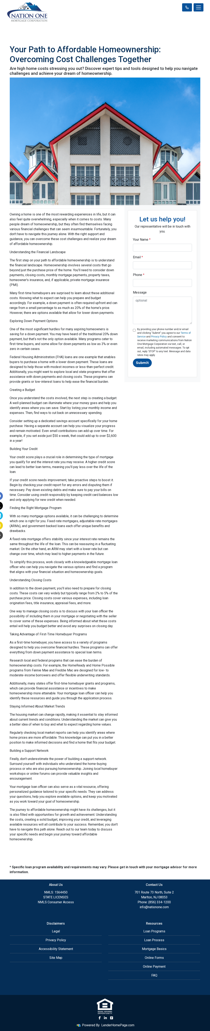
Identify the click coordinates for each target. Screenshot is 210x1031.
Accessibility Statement (56, 949)
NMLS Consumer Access (56, 902)
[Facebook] (100, 1018)
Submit (142, 363)
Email (138, 257)
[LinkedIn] (105, 1018)
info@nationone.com (154, 907)
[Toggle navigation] (198, 7)
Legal (56, 931)
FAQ (154, 975)
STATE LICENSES (55, 897)
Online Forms (154, 958)
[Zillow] (111, 1018)
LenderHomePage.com (117, 1025)
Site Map (55, 958)
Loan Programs (154, 931)
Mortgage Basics (154, 949)
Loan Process (154, 940)
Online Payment (154, 966)
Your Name (142, 240)
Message (140, 292)
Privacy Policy (159, 336)
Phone (138, 275)
